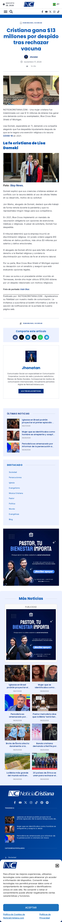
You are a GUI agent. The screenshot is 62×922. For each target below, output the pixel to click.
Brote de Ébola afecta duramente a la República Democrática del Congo (17, 747)
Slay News (16, 185)
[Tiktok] (58, 12)
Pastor (11, 498)
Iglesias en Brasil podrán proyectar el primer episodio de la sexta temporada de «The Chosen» (38, 423)
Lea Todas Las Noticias (31, 391)
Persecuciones (15, 477)
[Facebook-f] (42, 12)
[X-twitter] (50, 12)
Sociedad (38, 23)
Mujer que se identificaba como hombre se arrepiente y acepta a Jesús (38, 434)
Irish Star (24, 289)
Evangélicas (14, 514)
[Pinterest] (41, 802)
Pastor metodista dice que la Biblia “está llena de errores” (44, 717)
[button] (57, 865)
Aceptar (31, 907)
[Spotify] (47, 802)
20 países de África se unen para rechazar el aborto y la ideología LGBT (44, 776)
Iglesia (11, 483)
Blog (11, 519)
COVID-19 (8, 136)
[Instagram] (54, 12)
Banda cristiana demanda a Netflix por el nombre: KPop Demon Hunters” (44, 747)
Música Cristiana (16, 493)
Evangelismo (28, 23)
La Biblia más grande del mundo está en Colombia (17, 775)
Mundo (12, 509)
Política (12, 503)
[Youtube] (46, 12)
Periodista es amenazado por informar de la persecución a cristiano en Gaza (37, 446)
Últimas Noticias (18, 413)
